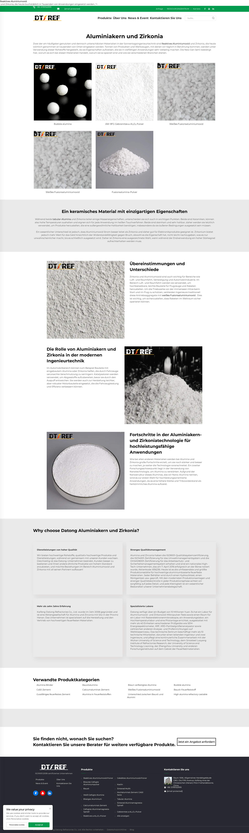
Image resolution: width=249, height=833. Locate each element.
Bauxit (86, 788)
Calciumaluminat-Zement (95, 689)
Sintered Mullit (123, 788)
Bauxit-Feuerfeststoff (185, 689)
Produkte (105, 18)
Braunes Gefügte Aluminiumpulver (91, 783)
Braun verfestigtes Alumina (142, 685)
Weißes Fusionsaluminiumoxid (186, 124)
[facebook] (35, 793)
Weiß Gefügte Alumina (93, 795)
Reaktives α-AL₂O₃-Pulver (94, 816)
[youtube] (42, 793)
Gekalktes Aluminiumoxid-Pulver (132, 778)
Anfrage (159, 9)
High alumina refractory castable (190, 694)
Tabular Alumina (124, 799)
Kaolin (120, 784)
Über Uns (120, 18)
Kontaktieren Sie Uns (166, 18)
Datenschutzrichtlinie (116, 829)
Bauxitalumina (90, 685)
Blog (132, 829)
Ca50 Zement (44, 689)
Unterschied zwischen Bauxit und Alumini (145, 695)
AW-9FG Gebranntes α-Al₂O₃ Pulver (124, 124)
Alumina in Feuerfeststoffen (96, 694)
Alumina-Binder (45, 685)
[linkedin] (49, 793)
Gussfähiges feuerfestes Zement (53, 694)
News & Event (138, 18)
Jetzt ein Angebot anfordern (196, 741)
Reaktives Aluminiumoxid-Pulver (98, 778)
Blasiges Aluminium (92, 799)
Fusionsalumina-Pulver (124, 192)
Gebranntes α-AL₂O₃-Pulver (129, 812)
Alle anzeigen (123, 816)
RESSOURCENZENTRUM (178, 9)
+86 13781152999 (44, 7)
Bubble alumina (63, 124)
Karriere (196, 9)
